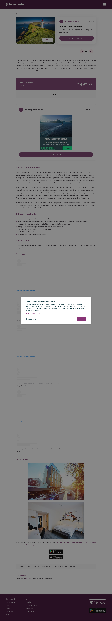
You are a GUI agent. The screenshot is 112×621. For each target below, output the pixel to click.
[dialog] (56, 310)
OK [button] (82, 319)
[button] (56, 314)
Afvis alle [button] (69, 319)
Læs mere (43, 310)
